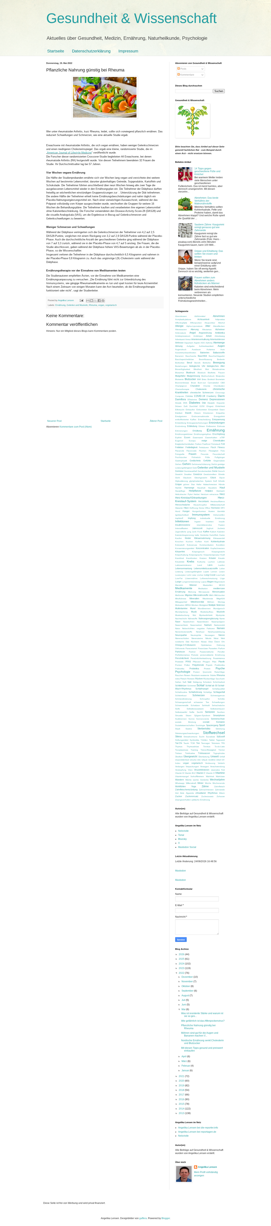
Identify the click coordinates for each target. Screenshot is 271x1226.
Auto (222, 349)
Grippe (178, 484)
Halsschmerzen (210, 484)
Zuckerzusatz (207, 796)
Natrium (208, 625)
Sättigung (197, 682)
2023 (182, 968)
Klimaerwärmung (202, 538)
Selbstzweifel (181, 712)
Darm (221, 395)
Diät (204, 403)
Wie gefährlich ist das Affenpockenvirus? (203, 1020)
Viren (190, 770)
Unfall (222, 757)
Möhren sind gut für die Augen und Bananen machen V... (199, 1034)
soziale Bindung (185, 722)
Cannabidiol (213, 383)
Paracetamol (191, 648)
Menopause (204, 592)
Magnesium (219, 582)
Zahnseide (220, 790)
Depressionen (217, 399)
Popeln (209, 665)
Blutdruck (190, 372)
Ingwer (197, 522)
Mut (194, 615)
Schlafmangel (201, 688)
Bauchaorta (190, 356)
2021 (182, 1076)
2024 (182, 963)
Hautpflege (180, 491)
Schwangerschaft (183, 702)
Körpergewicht (218, 552)
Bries (204, 379)
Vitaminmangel (182, 776)
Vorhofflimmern (197, 776)
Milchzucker (219, 595)
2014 (182, 1108)
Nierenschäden (182, 638)
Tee (198, 743)
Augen (221, 346)
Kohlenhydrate (218, 541)
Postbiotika (220, 665)
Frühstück (196, 457)
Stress (178, 736)
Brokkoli (211, 379)
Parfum (221, 648)
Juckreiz (221, 528)
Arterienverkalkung (200, 339)
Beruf (189, 362)
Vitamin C (200, 773)
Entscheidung (204, 419)
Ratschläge (219, 672)
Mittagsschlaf (181, 602)
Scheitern (207, 682)
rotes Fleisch (181, 679)
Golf (215, 481)
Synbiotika (194, 740)
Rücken (199, 678)
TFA (223, 743)
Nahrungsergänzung (208, 618)
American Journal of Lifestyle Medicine (69, 152)
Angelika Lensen (207, 1167)
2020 (182, 1080)
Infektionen (182, 521)
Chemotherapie (182, 389)
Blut (207, 369)
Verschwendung (217, 766)
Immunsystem (201, 514)
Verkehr (221, 763)
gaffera (143, 1218)
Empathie (220, 413)
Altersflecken (219, 326)
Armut (188, 339)
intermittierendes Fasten (211, 525)
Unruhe (193, 760)
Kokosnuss (192, 545)
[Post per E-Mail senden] (81, 300)
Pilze (214, 662)
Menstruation (218, 592)
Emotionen (208, 413)
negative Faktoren (206, 628)
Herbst (197, 494)
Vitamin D (210, 773)
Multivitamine (181, 608)
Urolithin (212, 760)
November (187, 981)
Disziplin (211, 403)
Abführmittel (199, 316)
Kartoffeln (213, 535)
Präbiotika (179, 669)
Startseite (55, 51)
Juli (184, 1000)
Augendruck (180, 349)
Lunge (178, 581)
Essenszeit (198, 437)
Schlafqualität (218, 689)
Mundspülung (181, 612)
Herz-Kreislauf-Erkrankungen (191, 497)
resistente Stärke (208, 675)
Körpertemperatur (212, 555)
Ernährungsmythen (202, 434)
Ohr (223, 642)
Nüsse (204, 642)
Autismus (211, 349)
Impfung (192, 518)
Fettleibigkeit (191, 447)
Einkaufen (190, 410)
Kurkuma (201, 562)
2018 (182, 1090)
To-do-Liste (220, 746)
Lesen (222, 572)
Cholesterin (201, 389)
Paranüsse (203, 648)
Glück (213, 477)
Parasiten (213, 648)
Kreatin (221, 558)
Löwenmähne (191, 578)
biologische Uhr (197, 366)
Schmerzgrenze (217, 695)
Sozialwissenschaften (185, 725)
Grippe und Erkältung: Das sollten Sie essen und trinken (208, 254)
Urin (199, 760)
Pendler (221, 652)
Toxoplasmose (181, 750)
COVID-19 (199, 396)
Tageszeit (220, 740)
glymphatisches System (200, 481)
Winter (200, 783)
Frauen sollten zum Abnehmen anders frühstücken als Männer (207, 280)
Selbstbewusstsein (195, 709)
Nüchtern (195, 642)
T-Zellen (204, 740)
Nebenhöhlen (188, 628)
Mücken (195, 605)
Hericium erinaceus (210, 494)
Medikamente (183, 588)
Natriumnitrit (219, 625)
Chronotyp (220, 393)
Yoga (193, 786)
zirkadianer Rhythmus (206, 793)
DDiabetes (192, 399)
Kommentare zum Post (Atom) (76, 426)
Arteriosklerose (217, 339)
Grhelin (221, 481)
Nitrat (216, 638)
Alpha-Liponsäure (194, 326)
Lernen (214, 572)
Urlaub (205, 760)
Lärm (210, 565)
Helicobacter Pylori (184, 494)
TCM (192, 743)
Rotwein (191, 679)
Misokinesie (208, 598)
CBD (223, 383)
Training (194, 750)
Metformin (179, 595)
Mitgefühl (220, 598)
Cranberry (211, 396)
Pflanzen (197, 662)
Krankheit (179, 558)
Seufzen (221, 712)
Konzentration (202, 548)
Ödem (217, 642)
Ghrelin (221, 474)
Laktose (221, 562)
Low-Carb (220, 575)
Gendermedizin (204, 471)
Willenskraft (191, 783)
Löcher (200, 575)
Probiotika (194, 668)
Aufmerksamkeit (206, 346)
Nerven (221, 628)
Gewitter (188, 474)
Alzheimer (220, 329)
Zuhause (221, 796)
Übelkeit (179, 757)
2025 (182, 959)
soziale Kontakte (214, 722)
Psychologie (182, 671)
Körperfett (180, 551)
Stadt (177, 729)
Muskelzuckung (182, 615)
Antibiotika (220, 333)
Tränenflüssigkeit (208, 750)
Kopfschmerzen (217, 548)
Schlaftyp (207, 692)
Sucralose (210, 737)
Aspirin (197, 343)
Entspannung (218, 419)
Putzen (196, 672)
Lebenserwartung (183, 568)
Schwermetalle (181, 705)
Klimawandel (219, 538)
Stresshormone (190, 737)
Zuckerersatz (191, 796)
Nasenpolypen (218, 622)
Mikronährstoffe (200, 595)
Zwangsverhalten (183, 800)
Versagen (204, 766)
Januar (186, 1070)
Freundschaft (219, 454)
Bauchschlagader (217, 356)
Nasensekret (196, 625)
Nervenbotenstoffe (183, 632)
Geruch (221, 471)
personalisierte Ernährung (212, 655)
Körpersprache (196, 555)
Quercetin (207, 672)
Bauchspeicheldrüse (184, 359)
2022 (182, 973)
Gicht (177, 478)
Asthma (209, 343)
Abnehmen (219, 316)
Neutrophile (196, 635)
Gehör (214, 464)
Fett (223, 444)
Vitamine (220, 773)
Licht (189, 575)
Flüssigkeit (213, 451)
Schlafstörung (195, 692)
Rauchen (179, 675)
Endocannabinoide (200, 416)
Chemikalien (219, 386)
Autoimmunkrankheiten (185, 353)
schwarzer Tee (201, 702)
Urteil (218, 760)
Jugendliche (180, 532)
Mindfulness (180, 598)
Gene (214, 471)
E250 (202, 406)
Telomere (215, 743)
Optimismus (206, 645)
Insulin (222, 522)
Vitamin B (179, 773)
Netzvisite (183, 831)
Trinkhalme (190, 753)
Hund (177, 511)
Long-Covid (209, 575)
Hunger (186, 511)
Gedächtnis (195, 460)
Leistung (179, 572)
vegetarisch (111, 305)
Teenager (205, 743)
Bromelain (220, 379)
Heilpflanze (195, 490)
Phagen (206, 662)
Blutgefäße (180, 376)
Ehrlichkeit (220, 406)
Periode (194, 655)
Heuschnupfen (200, 505)
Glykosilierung (181, 481)
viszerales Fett (218, 770)
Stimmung (220, 729)
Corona (189, 396)
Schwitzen (195, 705)
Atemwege (219, 342)
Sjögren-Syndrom (202, 715)
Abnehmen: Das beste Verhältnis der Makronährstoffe (206, 200)
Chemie (206, 386)
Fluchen (202, 451)
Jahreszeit (197, 528)
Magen (210, 581)
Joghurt (209, 528)
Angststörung (205, 333)
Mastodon (180, 870)
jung (189, 532)
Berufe (197, 363)
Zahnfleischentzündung (186, 789)
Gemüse (179, 471)
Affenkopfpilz (181, 323)
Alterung (195, 329)
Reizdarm (195, 675)
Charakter (195, 386)
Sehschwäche (218, 705)
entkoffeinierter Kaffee (185, 419)
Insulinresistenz (182, 525)
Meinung (192, 592)
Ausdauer (196, 349)
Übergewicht (190, 756)
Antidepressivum (182, 336)
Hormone (215, 508)
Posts (183, 68)
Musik (194, 612)
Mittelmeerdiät (197, 602)
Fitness (221, 447)
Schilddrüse (180, 685)
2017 (182, 1094)
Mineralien (194, 598)
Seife (177, 709)
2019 (182, 1085)
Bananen (179, 356)
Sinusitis (179, 715)
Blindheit (198, 369)
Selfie (191, 712)
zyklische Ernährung (200, 800)
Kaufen (178, 538)
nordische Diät (182, 642)
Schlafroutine (181, 692)
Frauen (192, 454)
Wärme (188, 780)
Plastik (221, 661)
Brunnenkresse (182, 383)
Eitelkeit (178, 413)
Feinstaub (215, 444)
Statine (188, 729)
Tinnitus (206, 746)
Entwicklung (180, 423)
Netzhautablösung (216, 632)
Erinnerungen (181, 431)
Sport (222, 725)
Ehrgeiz (210, 406)
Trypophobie (219, 753)
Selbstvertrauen (217, 709)
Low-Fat (179, 578)
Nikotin (208, 638)
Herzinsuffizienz (217, 501)
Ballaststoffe (219, 352)
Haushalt (201, 488)
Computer (179, 396)
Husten (211, 511)
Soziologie (200, 725)
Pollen (187, 665)
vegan (101, 305)
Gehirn (186, 464)
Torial (181, 835)
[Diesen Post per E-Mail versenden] (88, 300)
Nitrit (223, 638)
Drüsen (178, 406)
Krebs (190, 561)
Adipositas (220, 319)
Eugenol (179, 441)
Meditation (203, 588)
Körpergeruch (198, 552)
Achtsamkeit (203, 319)
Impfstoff (179, 518)
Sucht (201, 737)
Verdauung (210, 763)
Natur (177, 628)
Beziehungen (181, 366)
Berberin (221, 359)
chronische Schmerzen (202, 392)
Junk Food (197, 532)
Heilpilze (209, 491)
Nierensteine (197, 638)
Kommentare (187, 74)
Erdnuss (221, 426)
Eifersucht (179, 410)
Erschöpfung (218, 434)
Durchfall (193, 406)
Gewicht (179, 474)
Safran (178, 682)
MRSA (188, 605)
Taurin (186, 743)
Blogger (165, 1218)
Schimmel (191, 686)
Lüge (222, 578)
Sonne (191, 719)
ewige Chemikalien (213, 440)
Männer (193, 585)
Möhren (210, 602)
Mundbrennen (204, 608)
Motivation (180, 605)
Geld (194, 468)
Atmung (179, 346)
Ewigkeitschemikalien (184, 444)
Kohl (206, 541)
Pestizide (179, 662)
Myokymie (220, 615)
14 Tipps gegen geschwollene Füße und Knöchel (207, 171)
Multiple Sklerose (217, 605)
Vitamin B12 (190, 773)
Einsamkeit (213, 410)
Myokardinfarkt (205, 615)
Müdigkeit (203, 605)
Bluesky (182, 839)
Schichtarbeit (219, 682)
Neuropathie (181, 635)
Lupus (204, 582)
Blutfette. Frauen (216, 373)
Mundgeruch (219, 608)
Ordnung (221, 645)
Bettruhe (207, 363)
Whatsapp (180, 783)
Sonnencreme (202, 719)
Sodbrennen (181, 719)
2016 (182, 1099)
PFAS (188, 661)
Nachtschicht (181, 618)
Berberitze (180, 363)
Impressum (128, 51)
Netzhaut (200, 632)
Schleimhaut (180, 695)
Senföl (200, 712)
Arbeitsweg (220, 336)
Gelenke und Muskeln (77, 305)
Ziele (182, 793)
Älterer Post (156, 421)
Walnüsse (220, 776)
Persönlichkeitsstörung (201, 658)
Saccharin (220, 679)
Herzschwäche (182, 504)
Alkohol (221, 323)
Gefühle (207, 460)
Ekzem (197, 413)
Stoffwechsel (214, 733)
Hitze (186, 508)
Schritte (221, 699)
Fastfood (206, 444)
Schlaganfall (219, 692)
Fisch (213, 447)
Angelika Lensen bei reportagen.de (197, 1131)
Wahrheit (210, 776)
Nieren (221, 635)
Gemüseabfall (190, 471)
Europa (192, 441)
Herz (222, 494)
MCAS (222, 585)
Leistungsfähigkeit (193, 572)
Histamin (179, 508)
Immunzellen (219, 515)
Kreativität (179, 562)
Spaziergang (212, 725)
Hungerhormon (199, 511)
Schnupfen (205, 699)
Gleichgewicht (200, 478)
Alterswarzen (181, 329)
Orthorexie (180, 648)
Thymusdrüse (193, 746)
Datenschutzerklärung (91, 51)
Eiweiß (188, 413)
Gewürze (197, 474)
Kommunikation (207, 545)
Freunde (205, 454)
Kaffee (206, 531)
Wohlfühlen (180, 786)
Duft (185, 406)
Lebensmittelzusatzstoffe (206, 568)
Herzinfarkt (203, 501)
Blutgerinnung (193, 376)
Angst (192, 332)
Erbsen (202, 426)
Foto (223, 451)
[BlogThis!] (92, 300)
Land (199, 565)
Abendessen (181, 316)
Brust (193, 383)
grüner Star (189, 484)
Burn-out (202, 383)
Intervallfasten (181, 528)
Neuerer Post (54, 421)
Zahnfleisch (219, 786)
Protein (207, 669)
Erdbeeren (211, 426)
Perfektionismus (182, 655)
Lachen (211, 562)
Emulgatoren (181, 416)
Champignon (181, 386)
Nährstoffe (192, 618)
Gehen (178, 464)
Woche (208, 783)
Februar (186, 1065)
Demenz (203, 399)
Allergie (179, 326)
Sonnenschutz (218, 719)
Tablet (212, 740)
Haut (222, 487)
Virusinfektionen (201, 770)
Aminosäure (180, 333)
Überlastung (203, 757)
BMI (199, 379)
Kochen (189, 541)
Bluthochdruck (207, 376)
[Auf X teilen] (95, 300)
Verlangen (180, 766)
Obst (210, 642)
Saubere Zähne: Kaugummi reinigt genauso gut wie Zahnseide (209, 227)
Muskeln (221, 612)
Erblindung (192, 426)
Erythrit (178, 437)
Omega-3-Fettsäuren (185, 645)
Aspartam (188, 343)
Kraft (222, 555)
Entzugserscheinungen (197, 423)
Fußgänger (220, 457)
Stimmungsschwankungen (187, 733)
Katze (222, 535)
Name (222, 618)
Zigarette (190, 793)
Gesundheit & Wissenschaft (131, 18)
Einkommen (201, 410)
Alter (207, 326)
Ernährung (60, 305)
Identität (221, 511)
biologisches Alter (216, 366)
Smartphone (219, 715)
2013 (182, 1113)
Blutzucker (190, 379)
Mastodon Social (187, 847)
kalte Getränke (202, 535)
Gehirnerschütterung (201, 464)
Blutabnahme (218, 369)
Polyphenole (198, 665)
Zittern (222, 793)
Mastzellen (208, 585)
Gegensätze (219, 461)
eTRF (222, 437)
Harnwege (189, 487)
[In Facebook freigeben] (99, 300)
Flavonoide (191, 451)
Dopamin (221, 403)
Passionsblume (207, 652)
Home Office (204, 508)
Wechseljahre (217, 779)
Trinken (178, 753)
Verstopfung (180, 770)
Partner (192, 652)
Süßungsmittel (181, 740)
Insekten (210, 522)
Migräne (189, 595)
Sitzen (188, 715)
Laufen (221, 565)
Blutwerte (179, 379)
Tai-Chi (178, 743)
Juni (184, 1004)
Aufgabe (191, 346)
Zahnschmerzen (206, 790)
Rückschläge (209, 679)
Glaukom (187, 478)
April (184, 1056)
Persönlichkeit (182, 658)
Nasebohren (188, 622)
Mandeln (179, 585)
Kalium (213, 532)
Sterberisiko (203, 728)
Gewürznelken (210, 474)
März (184, 1061)
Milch (211, 595)
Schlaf (200, 685)
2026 (182, 954)
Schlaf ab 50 (211, 685)
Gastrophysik (181, 461)
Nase (177, 621)
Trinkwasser (204, 753)
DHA (185, 403)
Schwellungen (218, 702)
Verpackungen (192, 766)
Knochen (179, 541)
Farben (198, 444)
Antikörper (198, 336)
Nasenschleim (181, 625)
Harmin (178, 488)
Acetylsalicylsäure (183, 319)
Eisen (222, 410)
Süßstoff (221, 736)
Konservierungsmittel (184, 548)
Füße (207, 457)
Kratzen (203, 558)
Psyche (220, 668)
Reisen (187, 675)
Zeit (177, 793)
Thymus (178, 746)
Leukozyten (180, 575)
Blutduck (202, 373)
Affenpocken (196, 323)
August (186, 995)
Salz (189, 682)
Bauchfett (202, 356)
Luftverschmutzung (208, 578)
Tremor (221, 750)
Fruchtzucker (181, 457)
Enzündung (180, 426)
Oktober (186, 986)
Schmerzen (198, 695)
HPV (223, 508)
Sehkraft (206, 705)
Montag (221, 602)
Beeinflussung (205, 359)
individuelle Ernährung (212, 518)
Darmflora (180, 399)
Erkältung (197, 431)
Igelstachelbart (182, 515)
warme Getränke (201, 780)
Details (178, 403)
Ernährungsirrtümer (184, 434)
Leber (222, 568)
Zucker (178, 796)
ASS (203, 343)
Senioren (210, 712)
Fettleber (179, 447)
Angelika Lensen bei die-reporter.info (198, 1127)
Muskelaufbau (206, 612)
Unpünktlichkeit (182, 760)
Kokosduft (180, 545)
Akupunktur (210, 323)
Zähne (205, 786)
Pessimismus (219, 658)
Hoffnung (193, 508)
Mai (184, 1009)
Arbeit (208, 336)
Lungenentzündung (191, 582)
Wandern (179, 779)
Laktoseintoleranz (183, 565)
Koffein (198, 541)
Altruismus (206, 329)
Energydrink (219, 416)
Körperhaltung (181, 555)
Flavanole (179, 451)
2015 (182, 1104)
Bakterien (204, 352)
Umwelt (214, 756)
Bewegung (219, 362)
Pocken (178, 665)
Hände (222, 484)
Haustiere (212, 488)
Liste (194, 575)
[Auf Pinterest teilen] (103, 300)
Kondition (220, 545)
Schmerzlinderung (183, 699)
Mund (192, 608)
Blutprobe (220, 376)
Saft (184, 682)
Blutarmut (179, 373)
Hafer (198, 484)
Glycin (222, 478)
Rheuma (93, 305)
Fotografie (180, 454)
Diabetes (194, 402)
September (188, 990)
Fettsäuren (204, 447)
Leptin (206, 572)
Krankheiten (191, 558)
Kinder (188, 538)
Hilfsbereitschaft (217, 505)
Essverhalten (211, 437)
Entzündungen (217, 422)
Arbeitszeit (180, 339)
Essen (187, 437)
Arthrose (179, 342)
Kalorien (221, 532)
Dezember (187, 977)
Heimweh (220, 491)
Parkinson (180, 651)
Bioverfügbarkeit (182, 369)
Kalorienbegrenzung (184, 535)
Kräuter (212, 558)
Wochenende (218, 783)
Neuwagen (210, 635)
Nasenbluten (203, 622)
